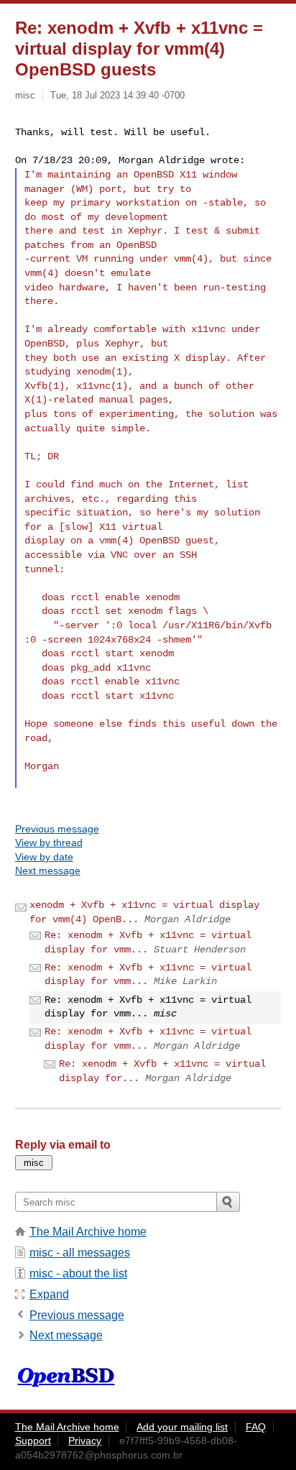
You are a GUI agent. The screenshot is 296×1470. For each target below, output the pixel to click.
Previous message (57, 829)
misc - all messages (79, 1252)
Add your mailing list (182, 1427)
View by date (44, 857)
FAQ (256, 1427)
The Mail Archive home (88, 1232)
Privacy (84, 1440)
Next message (47, 870)
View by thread (49, 842)
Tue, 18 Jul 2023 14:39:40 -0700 (117, 95)
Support (33, 1440)
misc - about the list (78, 1273)
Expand (49, 1294)
